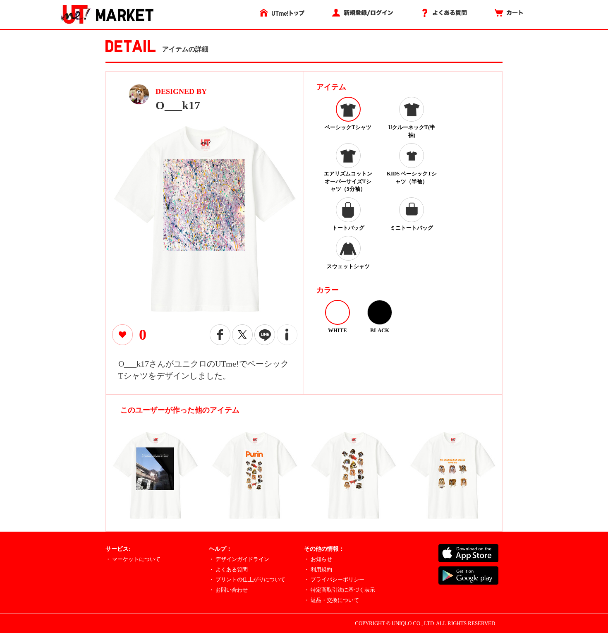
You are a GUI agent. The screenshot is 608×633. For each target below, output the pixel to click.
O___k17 (178, 105)
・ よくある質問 (228, 569)
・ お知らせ (318, 559)
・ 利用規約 (318, 569)
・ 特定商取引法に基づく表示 (339, 590)
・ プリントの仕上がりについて (247, 579)
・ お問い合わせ (228, 590)
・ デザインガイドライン (239, 559)
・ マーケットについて (132, 559)
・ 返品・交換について (331, 600)
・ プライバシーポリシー (334, 579)
